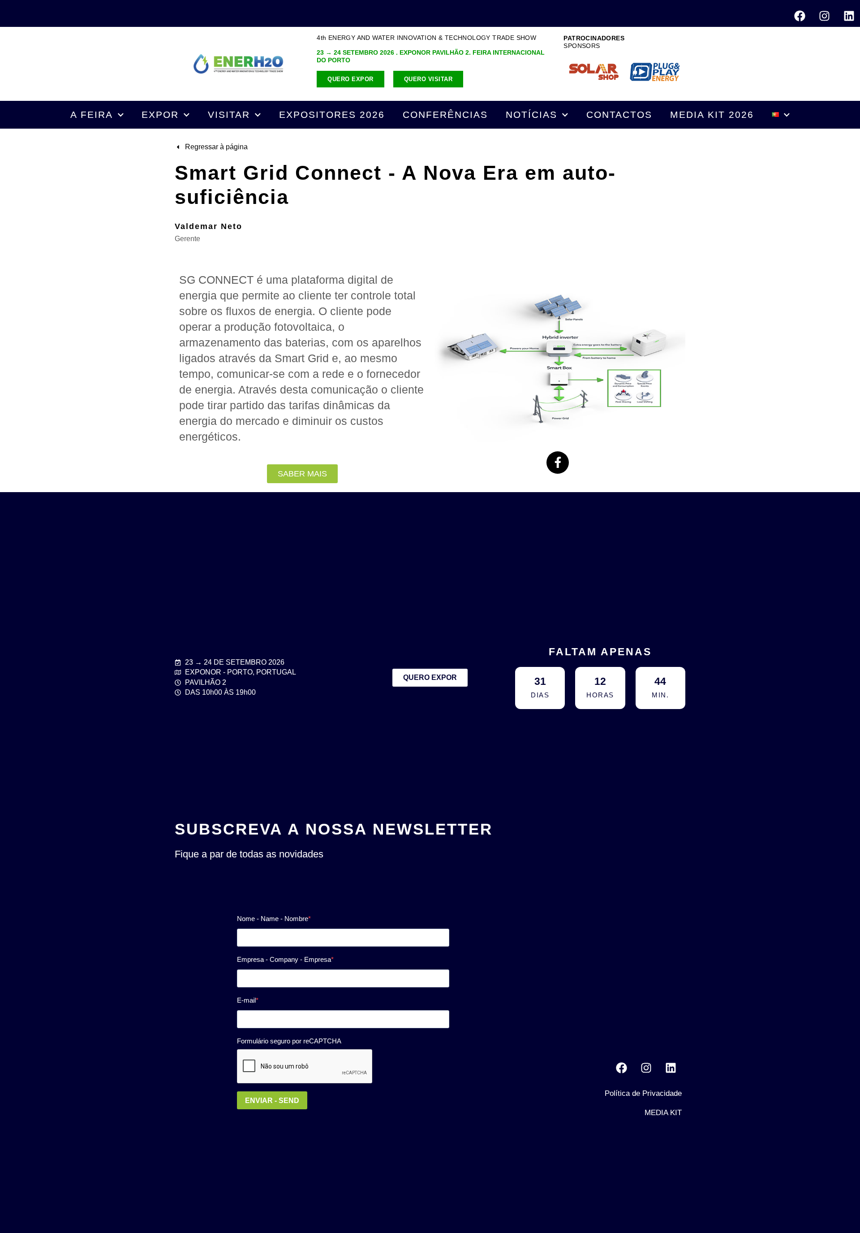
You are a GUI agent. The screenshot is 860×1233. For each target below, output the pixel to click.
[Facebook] (799, 15)
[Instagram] (824, 15)
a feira (91, 114)
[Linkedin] (849, 15)
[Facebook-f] (557, 462)
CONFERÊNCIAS (445, 114)
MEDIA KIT (663, 1112)
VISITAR (229, 114)
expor (160, 114)
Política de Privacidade (643, 1093)
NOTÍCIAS (531, 114)
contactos (619, 114)
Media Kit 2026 (712, 114)
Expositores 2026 (332, 114)
